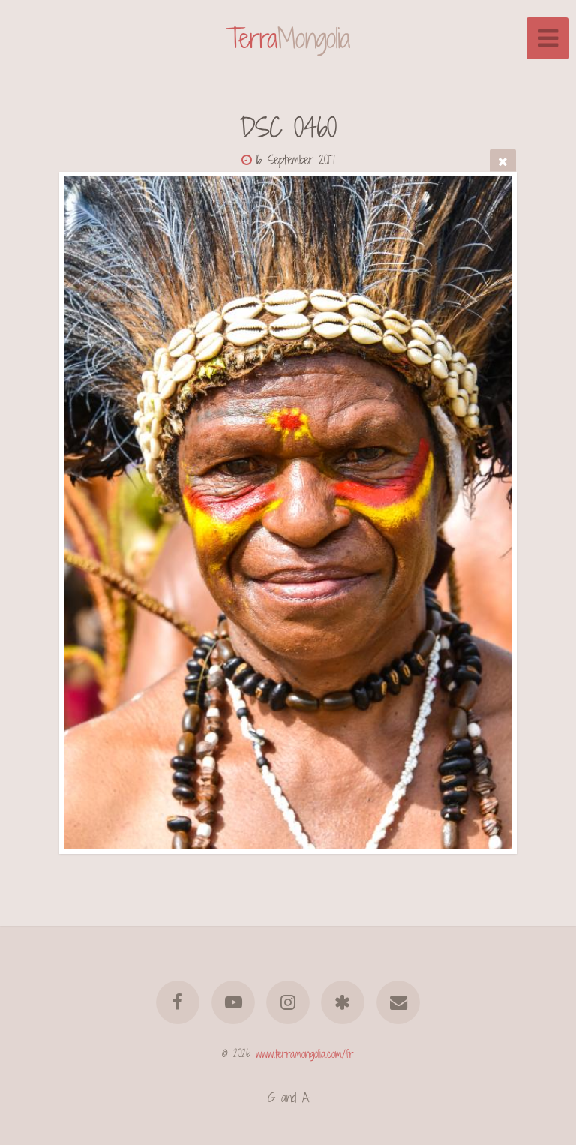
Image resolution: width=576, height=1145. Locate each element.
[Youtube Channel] (233, 1002)
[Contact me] (398, 1002)
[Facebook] (178, 1002)
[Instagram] (288, 1002)
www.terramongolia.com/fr (305, 1053)
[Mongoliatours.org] (343, 1002)
